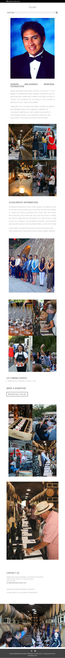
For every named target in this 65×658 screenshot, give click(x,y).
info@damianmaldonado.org (16, 583)
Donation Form (17, 394)
